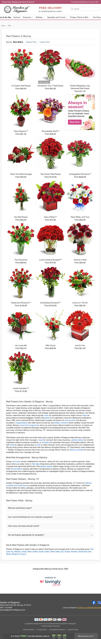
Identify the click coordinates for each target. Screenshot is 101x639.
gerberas (47, 417)
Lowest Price (45, 42)
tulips (85, 415)
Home (3, 25)
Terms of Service (28, 629)
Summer (17, 17)
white (12, 444)
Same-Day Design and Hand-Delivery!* (18, 1)
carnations (46, 442)
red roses (16, 461)
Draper (67, 551)
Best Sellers (18, 42)
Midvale (17, 551)
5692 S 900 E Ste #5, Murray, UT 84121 (15, 605)
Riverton (74, 551)
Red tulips (36, 463)
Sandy (24, 551)
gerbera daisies (77, 439)
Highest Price (31, 42)
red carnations (16, 468)
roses (46, 415)
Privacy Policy (42, 629)
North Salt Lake (85, 551)
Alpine (8, 554)
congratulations (21, 422)
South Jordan (44, 551)
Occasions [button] (27, 17)
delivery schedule (77, 449)
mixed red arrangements (29, 425)
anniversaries (70, 420)
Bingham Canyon (19, 554)
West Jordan (33, 551)
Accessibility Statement (57, 629)
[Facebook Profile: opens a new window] (94, 602)
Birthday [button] (39, 17)
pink (38, 444)
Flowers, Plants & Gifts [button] (79, 17)
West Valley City (57, 551)
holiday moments (61, 422)
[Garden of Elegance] (17, 9)
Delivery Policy (73, 629)
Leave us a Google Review (89, 607)
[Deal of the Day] (80, 112)
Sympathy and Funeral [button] (56, 17)
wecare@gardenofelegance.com (12, 610)
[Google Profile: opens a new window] (99, 602)
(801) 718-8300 (6, 607)
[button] (94, 628)
